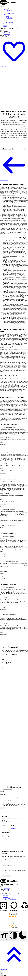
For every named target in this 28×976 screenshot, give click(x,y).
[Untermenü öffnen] (8, 9)
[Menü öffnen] (2, 6)
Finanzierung (9, 17)
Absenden (3, 808)
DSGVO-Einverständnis (6, 800)
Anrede (1, 790)
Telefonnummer (4, 796)
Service (4, 14)
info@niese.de (7, 34)
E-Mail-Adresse (4, 794)
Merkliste (5, 26)
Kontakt (5, 25)
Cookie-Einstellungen (8, 898)
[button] (14, 915)
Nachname (3, 793)
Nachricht (2, 799)
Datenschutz (5, 897)
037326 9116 (7, 32)
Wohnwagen (8, 12)
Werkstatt (8, 20)
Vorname (2, 791)
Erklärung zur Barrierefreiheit (9, 899)
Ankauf (7, 16)
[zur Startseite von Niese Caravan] (9, 4)
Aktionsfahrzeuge (10, 13)
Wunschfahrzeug (9, 18)
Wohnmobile (9, 10)
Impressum (5, 895)
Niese (4, 23)
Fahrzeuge (5, 9)
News (7, 21)
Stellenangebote (9, 22)
